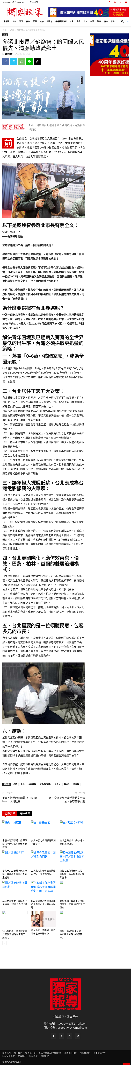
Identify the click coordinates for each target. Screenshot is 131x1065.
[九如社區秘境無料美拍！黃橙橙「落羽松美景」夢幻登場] (72, 859)
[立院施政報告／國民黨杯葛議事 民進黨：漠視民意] (14, 889)
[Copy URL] (37, 61)
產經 (78, 21)
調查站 (49, 21)
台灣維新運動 (45, 784)
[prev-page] (4, 943)
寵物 (106, 21)
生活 (92, 21)
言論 (42, 21)
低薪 (15, 784)
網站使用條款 (8, 1056)
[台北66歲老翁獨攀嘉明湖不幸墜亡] (43, 829)
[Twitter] (120, 2)
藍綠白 (67, 784)
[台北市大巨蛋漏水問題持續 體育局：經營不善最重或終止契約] (14, 859)
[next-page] (10, 943)
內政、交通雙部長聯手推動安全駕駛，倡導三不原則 (66, 799)
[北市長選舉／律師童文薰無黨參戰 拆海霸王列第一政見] (14, 919)
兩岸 (28, 21)
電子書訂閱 (30, 1053)
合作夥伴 (18, 1053)
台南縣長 (32, 784)
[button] (123, 21)
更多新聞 (24, 813)
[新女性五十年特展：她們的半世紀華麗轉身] (43, 919)
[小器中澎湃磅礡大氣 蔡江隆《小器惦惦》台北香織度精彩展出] (14, 829)
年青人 (57, 784)
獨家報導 (9, 53)
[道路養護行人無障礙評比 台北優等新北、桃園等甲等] (43, 889)
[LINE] (29, 61)
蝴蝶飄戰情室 (61, 21)
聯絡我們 (45, 1056)
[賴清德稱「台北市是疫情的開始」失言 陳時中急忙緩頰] (72, 889)
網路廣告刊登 (70, 1053)
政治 (21, 21)
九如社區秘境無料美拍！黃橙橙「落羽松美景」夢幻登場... (72, 874)
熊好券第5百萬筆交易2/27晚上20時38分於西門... (71, 934)
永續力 (7, 21)
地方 (85, 21)
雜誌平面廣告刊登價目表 (50, 1053)
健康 (99, 21)
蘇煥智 (76, 784)
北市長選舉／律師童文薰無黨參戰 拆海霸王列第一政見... (14, 934)
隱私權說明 (85, 1053)
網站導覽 (33, 1056)
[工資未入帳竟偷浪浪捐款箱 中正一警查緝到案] (43, 859)
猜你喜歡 (9, 813)
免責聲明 (22, 1056)
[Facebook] (109, 2)
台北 (23, 784)
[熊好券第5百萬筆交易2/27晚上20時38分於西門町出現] (72, 919)
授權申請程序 (99, 1053)
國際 (35, 21)
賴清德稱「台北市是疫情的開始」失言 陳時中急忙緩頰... (72, 904)
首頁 (4, 30)
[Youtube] (126, 2)
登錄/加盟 (34, 2)
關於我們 (6, 1053)
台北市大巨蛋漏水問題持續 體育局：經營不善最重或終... (14, 874)
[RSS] (114, 2)
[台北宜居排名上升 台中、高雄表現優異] (72, 829)
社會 (72, 21)
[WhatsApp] (21, 61)
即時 (14, 21)
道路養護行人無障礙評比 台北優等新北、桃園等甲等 (44, 904)
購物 (112, 21)
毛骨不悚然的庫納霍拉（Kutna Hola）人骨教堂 (19, 799)
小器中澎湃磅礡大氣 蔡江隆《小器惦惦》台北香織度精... (14, 844)
